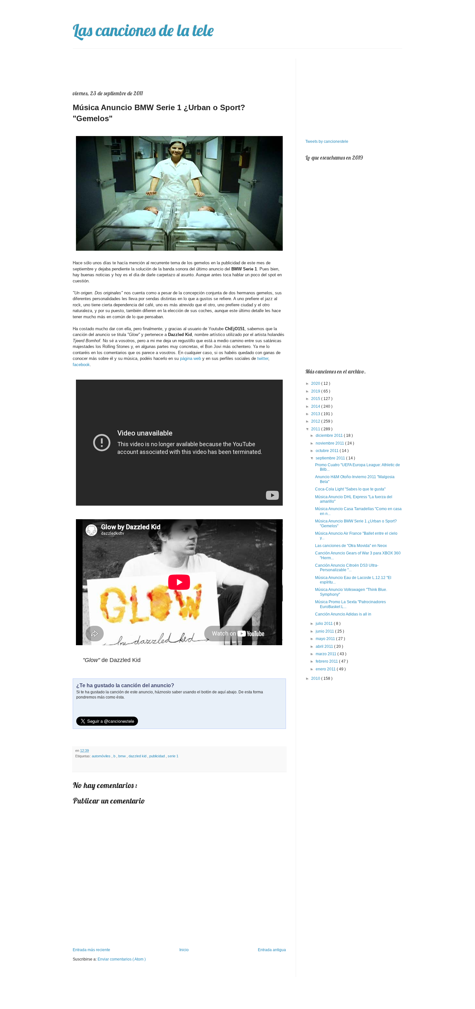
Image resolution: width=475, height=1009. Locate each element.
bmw (122, 756)
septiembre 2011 (331, 458)
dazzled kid (138, 756)
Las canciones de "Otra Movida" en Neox (351, 545)
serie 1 (173, 756)
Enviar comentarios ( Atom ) (122, 959)
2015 (316, 398)
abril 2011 (325, 646)
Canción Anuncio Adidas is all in (343, 614)
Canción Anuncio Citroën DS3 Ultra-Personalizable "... (346, 567)
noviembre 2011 (330, 443)
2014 (316, 406)
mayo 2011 (326, 638)
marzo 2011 (326, 654)
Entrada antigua (272, 950)
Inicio (184, 950)
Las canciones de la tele (143, 30)
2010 (316, 678)
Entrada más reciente (91, 950)
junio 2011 (325, 631)
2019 (316, 391)
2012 (316, 421)
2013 (316, 414)
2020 (316, 383)
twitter (262, 358)
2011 (316, 429)
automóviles (101, 756)
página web (190, 358)
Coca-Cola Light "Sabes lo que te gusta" (350, 489)
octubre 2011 (328, 450)
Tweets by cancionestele (326, 141)
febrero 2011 (327, 661)
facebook (81, 364)
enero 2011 (326, 669)
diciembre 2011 (330, 435)
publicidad (157, 756)
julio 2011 (325, 623)
